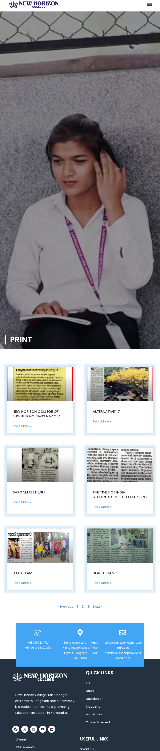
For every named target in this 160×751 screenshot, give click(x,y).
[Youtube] (42, 729)
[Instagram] (33, 729)
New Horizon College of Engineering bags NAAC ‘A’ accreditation (37, 416)
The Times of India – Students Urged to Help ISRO (120, 494)
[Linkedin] (51, 729)
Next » (97, 606)
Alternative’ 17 (106, 411)
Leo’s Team (22, 572)
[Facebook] (15, 729)
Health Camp (105, 572)
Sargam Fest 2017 (29, 492)
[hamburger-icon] (149, 4)
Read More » (22, 426)
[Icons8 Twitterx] (24, 729)
